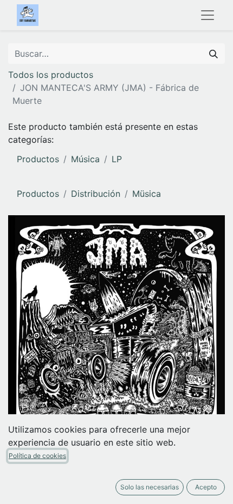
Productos (38, 159)
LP (117, 159)
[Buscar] (213, 53)
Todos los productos (50, 74)
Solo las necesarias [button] (149, 487)
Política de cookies (37, 456)
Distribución (95, 193)
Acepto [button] (206, 487)
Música (85, 159)
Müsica (146, 193)
